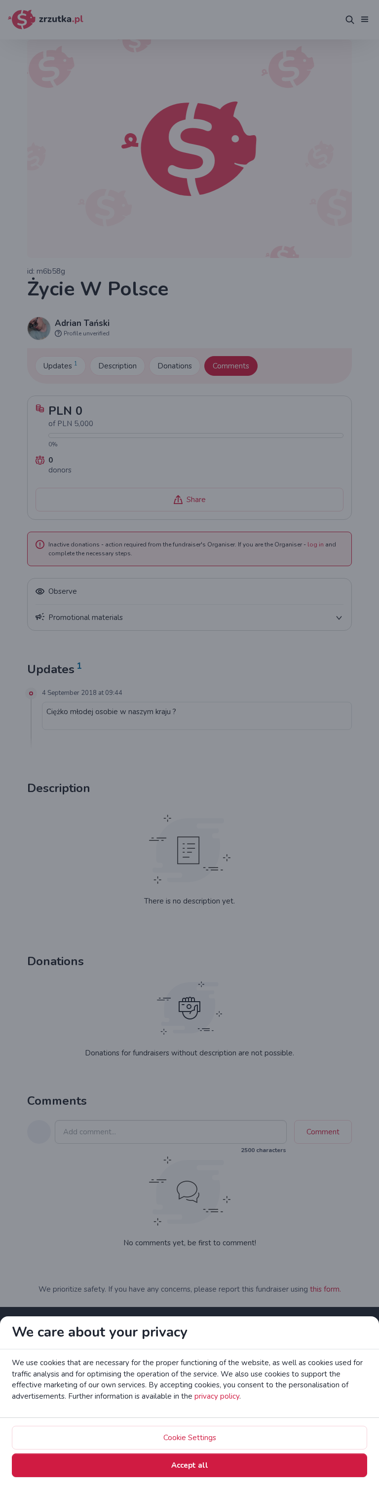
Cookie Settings (189, 1438)
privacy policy (216, 1396)
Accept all (189, 1465)
